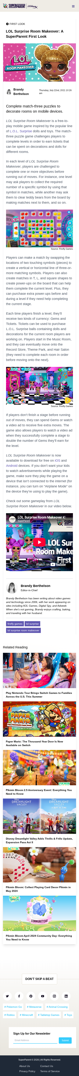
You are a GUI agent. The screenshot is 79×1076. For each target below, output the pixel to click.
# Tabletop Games (48, 1014)
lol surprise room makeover (23, 630)
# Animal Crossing (57, 1006)
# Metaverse (34, 1006)
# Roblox (9, 1014)
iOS (57, 460)
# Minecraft (26, 1014)
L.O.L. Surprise (21, 131)
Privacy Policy (27, 1071)
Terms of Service (50, 1071)
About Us (24, 1066)
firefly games (15, 623)
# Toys (68, 1014)
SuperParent (25, 1060)
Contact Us (46, 1066)
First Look (17, 23)
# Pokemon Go (13, 1006)
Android (11, 466)
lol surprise (32, 623)
